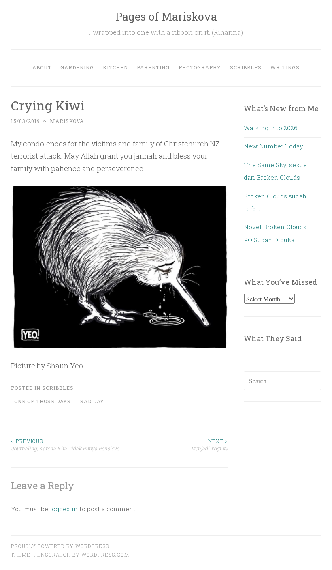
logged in (64, 509)
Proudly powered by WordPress (60, 546)
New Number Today (273, 146)
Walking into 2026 (271, 128)
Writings (285, 67)
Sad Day (92, 401)
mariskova (67, 121)
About (41, 67)
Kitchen (115, 67)
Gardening (77, 67)
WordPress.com (105, 554)
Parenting (153, 67)
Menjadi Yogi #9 (209, 445)
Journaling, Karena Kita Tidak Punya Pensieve (65, 445)
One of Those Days (42, 401)
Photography (200, 67)
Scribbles (246, 67)
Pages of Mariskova (166, 16)
